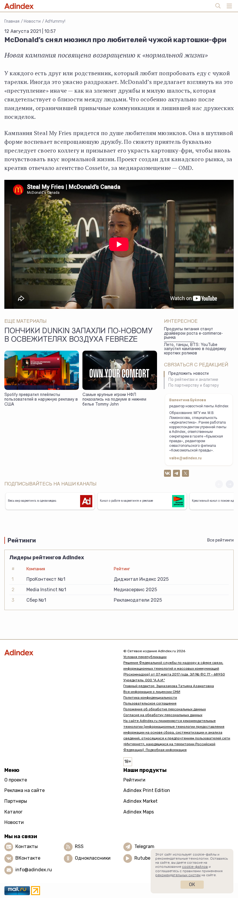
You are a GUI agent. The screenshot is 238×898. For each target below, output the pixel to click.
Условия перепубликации (145, 657)
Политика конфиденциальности (150, 698)
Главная (11, 21)
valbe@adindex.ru (185, 458)
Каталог (13, 812)
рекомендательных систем (178, 875)
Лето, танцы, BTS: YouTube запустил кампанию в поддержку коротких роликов (195, 349)
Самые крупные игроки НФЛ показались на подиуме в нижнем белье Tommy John (114, 400)
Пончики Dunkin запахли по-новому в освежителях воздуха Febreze (78, 336)
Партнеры (15, 801)
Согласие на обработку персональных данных (162, 715)
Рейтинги (134, 780)
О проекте (15, 780)
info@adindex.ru (33, 869)
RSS (79, 846)
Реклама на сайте (24, 790)
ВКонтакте (27, 858)
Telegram (144, 846)
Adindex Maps (138, 812)
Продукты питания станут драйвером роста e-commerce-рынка (193, 333)
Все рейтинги (220, 540)
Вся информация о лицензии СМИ (151, 692)
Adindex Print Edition (146, 790)
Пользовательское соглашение (149, 703)
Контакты (26, 846)
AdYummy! (55, 21)
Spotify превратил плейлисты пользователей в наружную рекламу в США (41, 400)
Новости (32, 21)
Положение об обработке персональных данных (164, 709)
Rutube (142, 858)
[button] (230, 484)
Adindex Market (140, 801)
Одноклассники (93, 858)
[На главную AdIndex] (59, 652)
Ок (192, 884)
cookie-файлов (195, 867)
